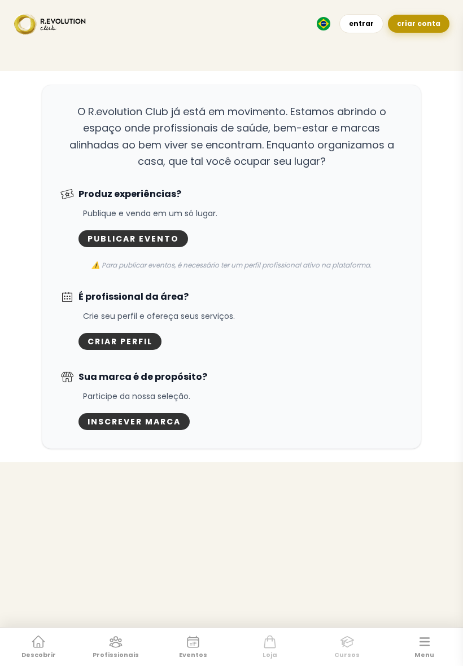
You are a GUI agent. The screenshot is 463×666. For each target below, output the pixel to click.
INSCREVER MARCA (134, 421)
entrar (361, 23)
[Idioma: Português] (323, 23)
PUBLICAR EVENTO (133, 238)
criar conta (418, 23)
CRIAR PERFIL (120, 341)
